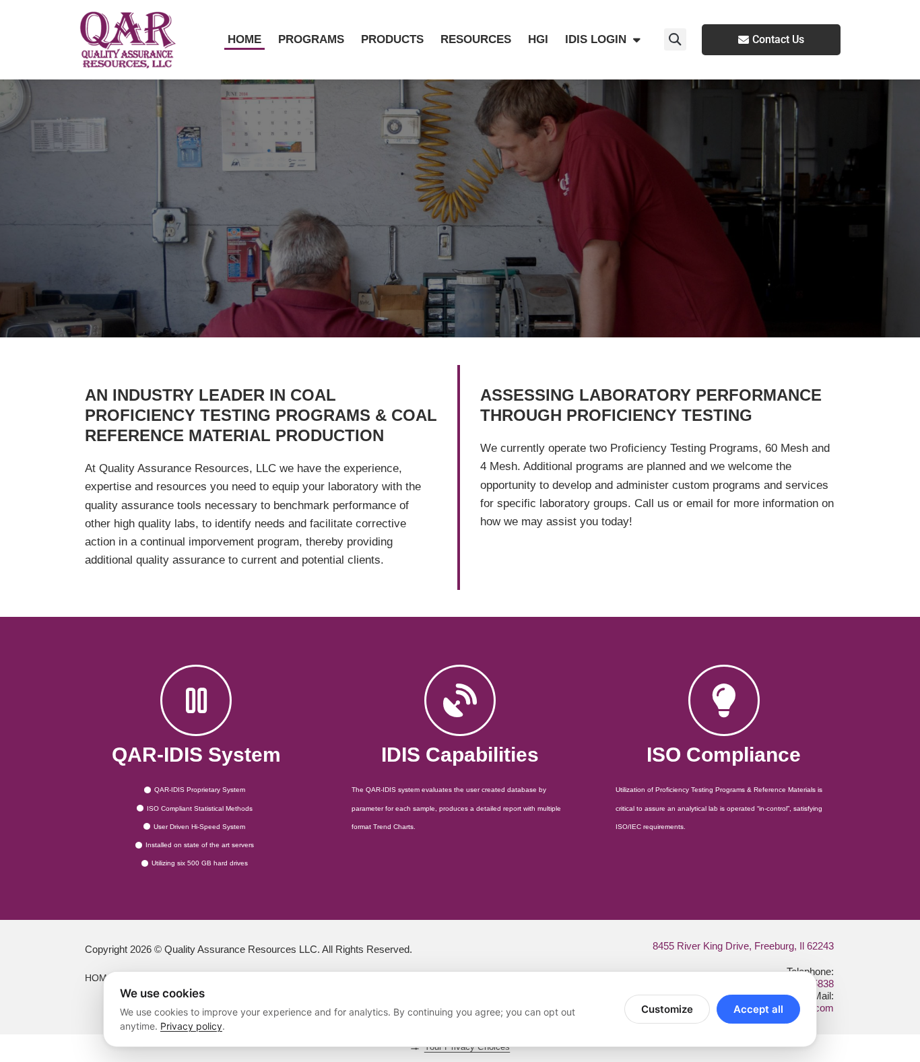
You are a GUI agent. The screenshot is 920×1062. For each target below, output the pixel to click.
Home (244, 39)
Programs (311, 39)
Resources (475, 39)
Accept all (758, 1009)
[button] (675, 39)
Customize (667, 1009)
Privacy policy (191, 1026)
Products (392, 39)
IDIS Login (595, 39)
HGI (538, 39)
